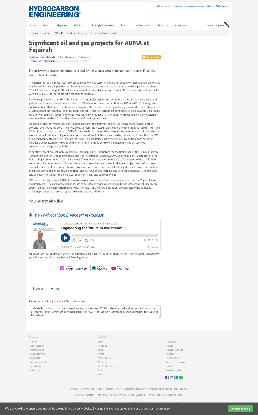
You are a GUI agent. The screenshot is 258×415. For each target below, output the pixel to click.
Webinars (79, 25)
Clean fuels (34, 357)
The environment (37, 362)
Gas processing (36, 345)
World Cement (126, 394)
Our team (170, 353)
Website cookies (174, 370)
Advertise (180, 25)
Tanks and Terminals (107, 394)
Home (33, 25)
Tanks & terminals (38, 353)
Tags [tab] (56, 288)
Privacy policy (172, 357)
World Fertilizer (157, 394)
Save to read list (152, 57)
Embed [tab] (39, 288)
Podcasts (163, 25)
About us (170, 345)
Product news (35, 370)
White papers (143, 25)
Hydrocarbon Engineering (41, 60)
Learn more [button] (163, 408)
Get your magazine (215, 25)
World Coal (141, 394)
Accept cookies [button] (240, 408)
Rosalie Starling (49, 57)
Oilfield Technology (84, 394)
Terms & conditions (175, 362)
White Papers (104, 357)
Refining (33, 341)
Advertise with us (174, 349)
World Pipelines (174, 394)
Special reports (36, 366)
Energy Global (88, 388)
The (67, 214)
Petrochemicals (36, 349)
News (100, 349)
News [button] (46, 25)
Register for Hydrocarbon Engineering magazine (181, 6)
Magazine (62, 25)
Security (170, 366)
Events (125, 25)
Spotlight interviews (103, 25)
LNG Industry (180, 388)
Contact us (223, 6)
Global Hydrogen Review (109, 388)
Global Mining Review (134, 388)
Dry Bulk (74, 388)
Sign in (211, 6)
